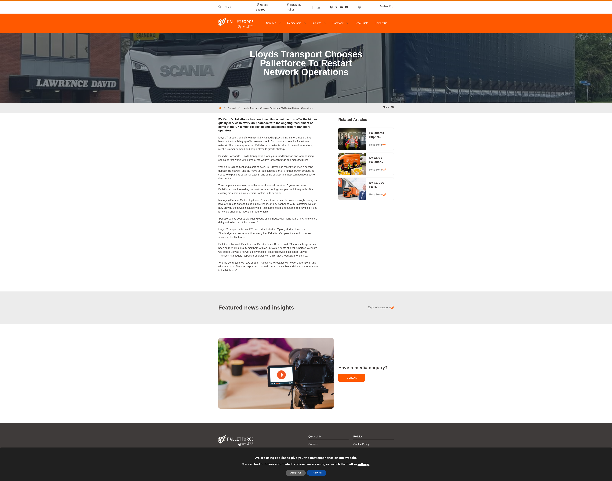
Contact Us (381, 23)
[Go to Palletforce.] (219, 108)
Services (271, 23)
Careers (312, 444)
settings (363, 464)
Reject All (317, 472)
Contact (352, 377)
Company (337, 23)
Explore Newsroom (379, 307)
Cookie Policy (361, 444)
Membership (294, 23)
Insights (317, 23)
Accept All (295, 472)
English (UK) (385, 6)
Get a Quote (361, 23)
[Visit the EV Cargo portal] (318, 7)
